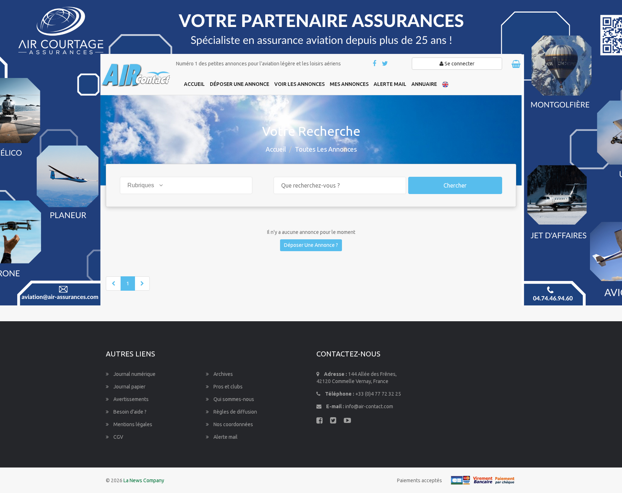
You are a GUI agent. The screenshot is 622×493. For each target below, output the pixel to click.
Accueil (276, 149)
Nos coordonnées (232, 424)
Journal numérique (134, 374)
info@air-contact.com (369, 406)
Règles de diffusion (234, 412)
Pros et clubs (227, 387)
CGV (117, 437)
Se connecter (458, 63)
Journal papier (128, 387)
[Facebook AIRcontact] (375, 63)
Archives (222, 374)
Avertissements (130, 399)
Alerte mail (225, 437)
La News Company (143, 480)
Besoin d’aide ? (129, 412)
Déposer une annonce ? (311, 245)
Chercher (454, 185)
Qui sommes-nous (233, 399)
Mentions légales (132, 424)
